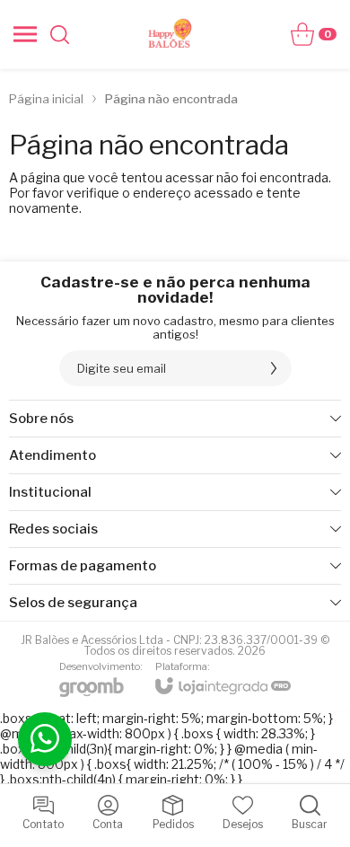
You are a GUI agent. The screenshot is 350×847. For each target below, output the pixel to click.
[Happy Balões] (170, 34)
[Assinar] (274, 368)
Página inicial (46, 99)
